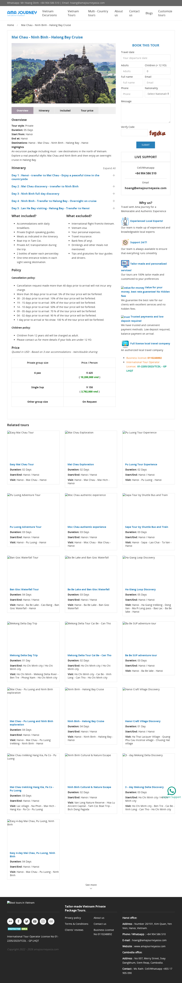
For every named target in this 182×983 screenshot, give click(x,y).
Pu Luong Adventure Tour (25, 527)
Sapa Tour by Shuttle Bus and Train (146, 527)
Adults (125, 65)
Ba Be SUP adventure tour (141, 655)
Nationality (151, 88)
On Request (89, 401)
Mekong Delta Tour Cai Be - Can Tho (89, 655)
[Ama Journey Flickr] (10, 921)
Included (65, 110)
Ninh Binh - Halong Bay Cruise (86, 721)
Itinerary (44, 110)
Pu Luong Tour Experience (141, 464)
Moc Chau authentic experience (87, 527)
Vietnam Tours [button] (73, 13)
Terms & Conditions (76, 923)
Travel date (127, 52)
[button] (64, 177)
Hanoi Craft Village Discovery (142, 721)
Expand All (109, 168)
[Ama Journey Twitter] (26, 921)
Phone (125, 88)
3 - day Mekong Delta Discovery (144, 787)
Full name (127, 76)
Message (126, 101)
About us (119, 13)
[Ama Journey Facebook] (18, 921)
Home (10, 25)
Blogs (149, 13)
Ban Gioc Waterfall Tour (24, 589)
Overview (22, 110)
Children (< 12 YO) (155, 65)
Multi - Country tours (98, 13)
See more (91, 884)
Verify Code (128, 127)
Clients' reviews (74, 930)
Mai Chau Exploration (81, 464)
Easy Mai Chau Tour (22, 464)
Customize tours (165, 13)
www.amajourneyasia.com (149, 946)
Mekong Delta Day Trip (24, 655)
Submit (146, 144)
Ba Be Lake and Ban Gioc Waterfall (88, 589)
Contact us (134, 13)
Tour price (87, 110)
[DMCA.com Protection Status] (18, 928)
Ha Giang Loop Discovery (140, 589)
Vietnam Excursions (49, 13)
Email (148, 76)
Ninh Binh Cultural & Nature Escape (89, 787)
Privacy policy (73, 917)
